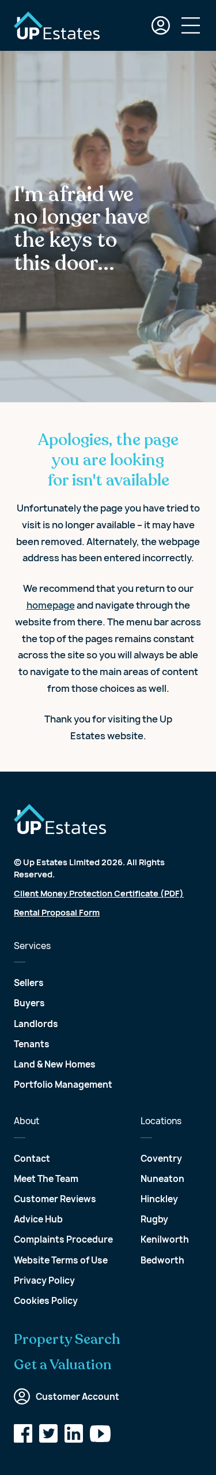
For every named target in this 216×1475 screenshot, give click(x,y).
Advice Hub (38, 1219)
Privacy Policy (44, 1280)
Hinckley (159, 1199)
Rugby (154, 1219)
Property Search (67, 1340)
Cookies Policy (46, 1301)
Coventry (161, 1158)
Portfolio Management (63, 1085)
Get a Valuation (63, 1365)
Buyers (29, 1003)
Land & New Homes (55, 1064)
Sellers (29, 983)
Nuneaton (162, 1179)
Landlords (36, 1024)
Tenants (32, 1044)
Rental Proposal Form (57, 912)
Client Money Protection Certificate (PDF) (99, 893)
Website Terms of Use (61, 1260)
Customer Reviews (55, 1199)
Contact (32, 1158)
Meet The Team (46, 1179)
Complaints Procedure (63, 1239)
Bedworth (162, 1260)
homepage (50, 605)
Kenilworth (165, 1239)
